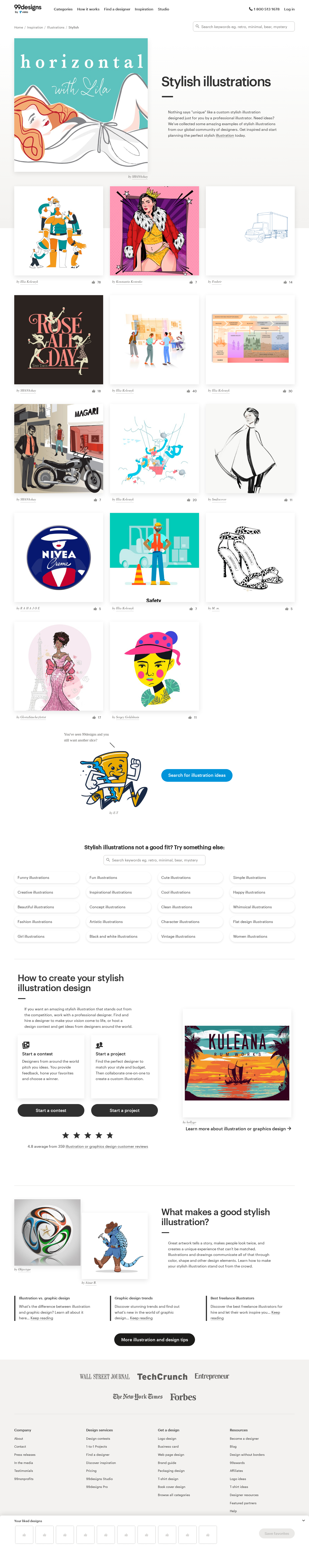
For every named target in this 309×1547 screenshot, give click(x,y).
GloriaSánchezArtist (33, 717)
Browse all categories (174, 1495)
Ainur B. (91, 1282)
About (18, 1438)
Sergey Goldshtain (127, 717)
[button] (303, 1520)
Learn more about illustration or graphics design (236, 1128)
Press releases (25, 1454)
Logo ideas (238, 1479)
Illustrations (56, 27)
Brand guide (167, 1463)
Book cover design (171, 1487)
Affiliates (236, 1471)
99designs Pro (97, 1487)
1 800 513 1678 (267, 9)
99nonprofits (23, 1479)
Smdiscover (219, 499)
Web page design (171, 1454)
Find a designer (117, 9)
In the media (23, 1463)
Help (233, 1511)
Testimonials (23, 1471)
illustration (225, 135)
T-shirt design (168, 1479)
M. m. (216, 608)
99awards (237, 1463)
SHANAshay (140, 176)
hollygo (191, 1122)
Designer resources (244, 1495)
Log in (289, 9)
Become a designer (244, 1438)
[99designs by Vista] (27, 9)
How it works (88, 9)
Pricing (91, 1471)
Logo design (167, 1438)
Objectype (24, 1269)
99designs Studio (99, 1479)
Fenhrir (216, 281)
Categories (63, 9)
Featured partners (243, 1503)
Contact (20, 1446)
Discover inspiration (101, 1463)
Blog (233, 1446)
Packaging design (171, 1471)
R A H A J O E (30, 608)
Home (19, 27)
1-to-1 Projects (96, 1446)
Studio (163, 9)
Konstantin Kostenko (129, 281)
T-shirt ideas (239, 1487)
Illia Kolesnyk (29, 281)
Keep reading (42, 1318)
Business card (168, 1446)
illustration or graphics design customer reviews (107, 1146)
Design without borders (247, 1454)
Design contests (98, 1438)
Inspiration (144, 9)
